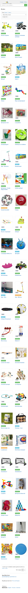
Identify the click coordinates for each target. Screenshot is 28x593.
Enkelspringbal (4, 406)
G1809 (17, 248)
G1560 (17, 118)
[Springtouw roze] (7, 113)
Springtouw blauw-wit (20, 493)
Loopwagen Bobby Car (6, 253)
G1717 (3, 227)
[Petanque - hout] (21, 418)
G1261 (17, 74)
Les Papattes (18, 384)
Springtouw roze (5, 122)
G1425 (17, 96)
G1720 (17, 227)
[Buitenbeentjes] (21, 396)
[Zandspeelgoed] (7, 134)
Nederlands (4, 587)
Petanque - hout (18, 428)
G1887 (3, 379)
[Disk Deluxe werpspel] (21, 440)
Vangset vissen (4, 515)
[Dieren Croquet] (21, 47)
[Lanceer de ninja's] (7, 353)
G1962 (17, 532)
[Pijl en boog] (7, 331)
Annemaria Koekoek (19, 362)
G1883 (3, 336)
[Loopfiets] (7, 483)
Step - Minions (18, 297)
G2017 (17, 554)
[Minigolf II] (7, 527)
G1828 (17, 270)
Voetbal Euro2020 (5, 210)
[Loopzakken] (21, 113)
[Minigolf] (7, 69)
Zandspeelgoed (4, 144)
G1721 (3, 248)
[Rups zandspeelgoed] (21, 91)
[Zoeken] (25, 5)
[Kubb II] (21, 69)
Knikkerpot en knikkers (20, 144)
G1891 (3, 423)
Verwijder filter (5, 16)
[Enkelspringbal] (7, 396)
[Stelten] (21, 527)
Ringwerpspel (18, 166)
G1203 (3, 52)
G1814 (3, 270)
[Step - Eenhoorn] (7, 156)
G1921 (17, 488)
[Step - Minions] (21, 287)
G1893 (3, 445)
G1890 (17, 401)
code (6, 568)
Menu (25, 2)
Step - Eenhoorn (5, 166)
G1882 (17, 314)
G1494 (3, 118)
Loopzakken (18, 122)
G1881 (3, 314)
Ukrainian (18, 587)
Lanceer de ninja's (5, 362)
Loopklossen (4, 449)
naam (3, 568)
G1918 (3, 488)
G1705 (17, 205)
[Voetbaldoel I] (7, 462)
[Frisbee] (21, 200)
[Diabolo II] (21, 331)
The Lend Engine (16, 580)
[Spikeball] (21, 309)
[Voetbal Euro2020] (7, 200)
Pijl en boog (4, 340)
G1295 (3, 96)
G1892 (17, 423)
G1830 (17, 292)
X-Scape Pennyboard (6, 319)
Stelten (16, 537)
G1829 (3, 292)
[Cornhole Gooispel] (7, 374)
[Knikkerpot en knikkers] (21, 134)
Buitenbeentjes (18, 406)
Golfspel (17, 231)
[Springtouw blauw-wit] (21, 483)
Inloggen (22, 2)
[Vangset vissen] (7, 505)
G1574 (17, 139)
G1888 (17, 379)
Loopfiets (3, 493)
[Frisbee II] (21, 549)
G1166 (17, 30)
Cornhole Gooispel (5, 384)
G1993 (3, 554)
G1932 (17, 510)
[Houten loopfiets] (7, 25)
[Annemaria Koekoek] (21, 353)
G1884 (17, 336)
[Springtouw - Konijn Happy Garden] (7, 178)
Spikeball (17, 319)
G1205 (3, 74)
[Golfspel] (21, 222)
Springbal (17, 253)
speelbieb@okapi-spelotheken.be (9, 576)
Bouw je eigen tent (5, 428)
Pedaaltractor (18, 275)
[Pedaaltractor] (21, 265)
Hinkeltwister (4, 559)
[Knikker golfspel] (21, 178)
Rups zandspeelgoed (20, 100)
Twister (2, 100)
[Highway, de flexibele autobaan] (21, 25)
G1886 (17, 357)
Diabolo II (17, 340)
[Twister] (7, 91)
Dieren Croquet (18, 57)
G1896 (17, 467)
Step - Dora (3, 297)
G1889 (3, 401)
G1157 (17, 183)
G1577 (3, 161)
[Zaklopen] (7, 47)
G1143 (3, 183)
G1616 (3, 205)
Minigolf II (3, 537)
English (9, 587)
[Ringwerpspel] (21, 156)
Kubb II (16, 79)
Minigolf (3, 79)
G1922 (3, 510)
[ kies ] (6, 12)
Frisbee (16, 210)
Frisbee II (17, 559)
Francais (14, 587)
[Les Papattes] (21, 374)
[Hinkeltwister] (7, 549)
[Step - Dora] (7, 287)
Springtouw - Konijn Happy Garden (5, 188)
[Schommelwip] (7, 265)
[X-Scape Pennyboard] (7, 309)
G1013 (3, 30)
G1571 (3, 139)
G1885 (3, 357)
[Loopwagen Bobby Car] (7, 243)
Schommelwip (4, 275)
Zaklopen (3, 57)
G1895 (3, 467)
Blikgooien (17, 515)
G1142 (17, 161)
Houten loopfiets (5, 35)
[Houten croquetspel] (7, 222)
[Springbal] (21, 243)
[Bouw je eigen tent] (7, 418)
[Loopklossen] (7, 440)
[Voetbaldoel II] (21, 462)
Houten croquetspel (5, 231)
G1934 (3, 532)
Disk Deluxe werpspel (20, 449)
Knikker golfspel (19, 188)
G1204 (17, 52)
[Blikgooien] (21, 505)
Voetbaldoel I (4, 471)
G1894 (17, 445)
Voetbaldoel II (18, 471)
